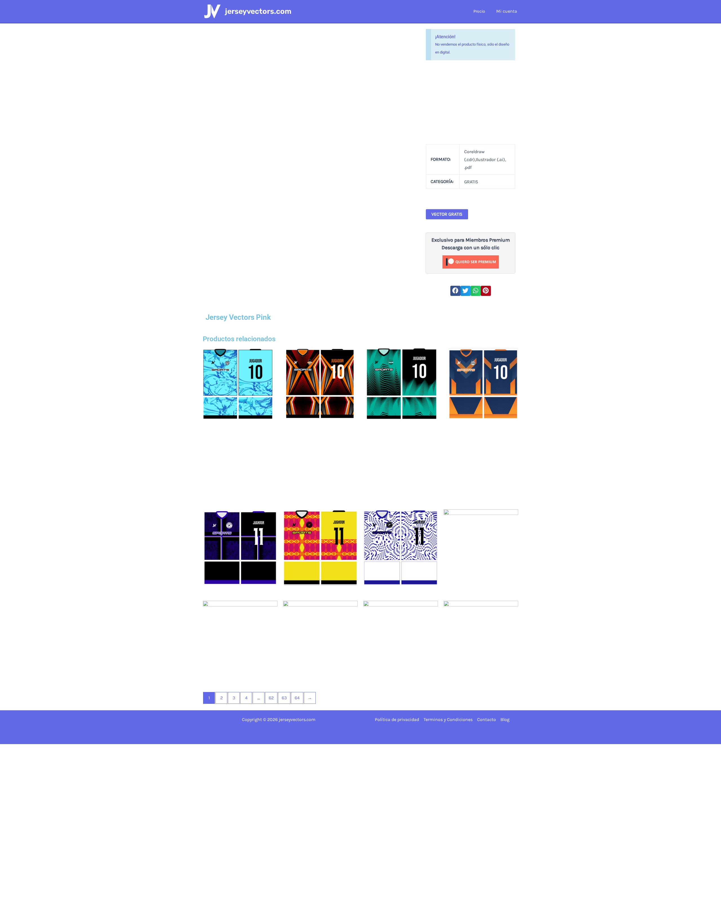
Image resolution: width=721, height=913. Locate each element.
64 (297, 697)
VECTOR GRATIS (446, 214)
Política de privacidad (397, 719)
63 (284, 697)
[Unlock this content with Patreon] (470, 261)
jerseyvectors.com (258, 11)
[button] (455, 291)
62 (271, 697)
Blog (504, 719)
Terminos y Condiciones (448, 719)
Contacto (486, 719)
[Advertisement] (470, 102)
